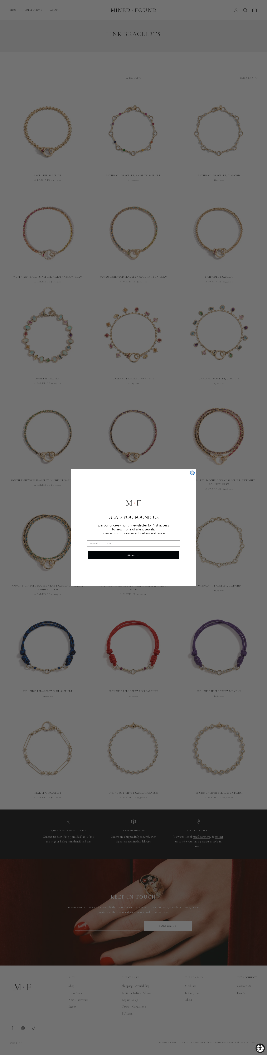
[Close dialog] (192, 473)
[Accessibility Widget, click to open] (260, 1048)
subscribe (133, 555)
